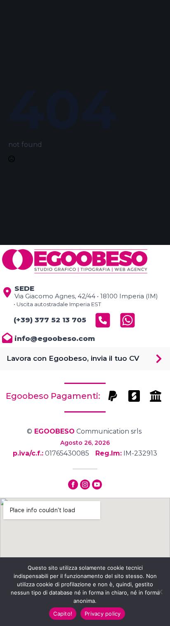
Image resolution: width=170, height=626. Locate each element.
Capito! (62, 613)
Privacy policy (103, 613)
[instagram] (85, 484)
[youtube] (97, 484)
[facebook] (73, 484)
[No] (160, 592)
